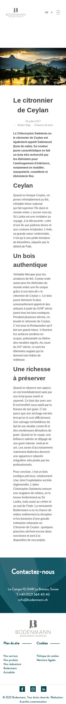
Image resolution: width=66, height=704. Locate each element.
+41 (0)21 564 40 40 (34, 594)
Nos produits (11, 660)
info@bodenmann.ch (33, 599)
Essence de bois (43, 125)
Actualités (9, 672)
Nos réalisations (12, 664)
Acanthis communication (33, 702)
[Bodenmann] (23, 12)
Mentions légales (46, 660)
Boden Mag (24, 125)
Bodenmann (10, 668)
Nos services (11, 656)
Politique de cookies (48, 656)
